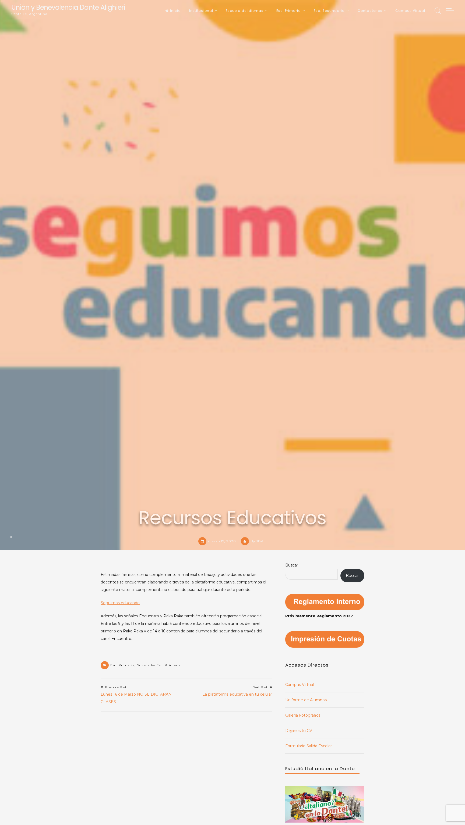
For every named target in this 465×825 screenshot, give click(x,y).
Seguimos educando (120, 602)
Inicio (175, 10)
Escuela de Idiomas (244, 10)
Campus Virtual (410, 10)
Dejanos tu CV (298, 730)
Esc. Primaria (288, 10)
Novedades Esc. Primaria (159, 665)
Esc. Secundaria (329, 10)
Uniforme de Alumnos (306, 699)
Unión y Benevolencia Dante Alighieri (68, 7)
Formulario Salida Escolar (308, 745)
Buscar (291, 565)
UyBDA (257, 541)
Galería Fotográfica (302, 715)
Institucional (201, 10)
